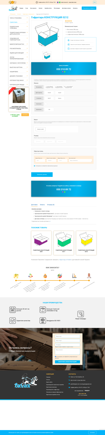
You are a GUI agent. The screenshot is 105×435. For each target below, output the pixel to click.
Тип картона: (39, 87)
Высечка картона (16, 67)
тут (50, 221)
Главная (21, 8)
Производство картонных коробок (55, 384)
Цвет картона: (39, 92)
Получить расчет (42, 174)
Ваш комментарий (72, 158)
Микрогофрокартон (17, 44)
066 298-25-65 (72, 2)
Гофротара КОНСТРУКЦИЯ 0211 (64, 251)
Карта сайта (49, 382)
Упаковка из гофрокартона (15, 39)
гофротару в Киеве (65, 259)
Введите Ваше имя (39, 158)
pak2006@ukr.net (75, 384)
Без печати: (39, 103)
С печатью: (39, 98)
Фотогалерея (57, 8)
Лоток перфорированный (16, 57)
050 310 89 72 (63, 69)
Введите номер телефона (51, 158)
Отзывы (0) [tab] (50, 204)
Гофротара (13, 22)
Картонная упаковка (51, 387)
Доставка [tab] (34, 204)
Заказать (25, 114)
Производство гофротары (52, 389)
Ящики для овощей (17, 53)
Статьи (48, 379)
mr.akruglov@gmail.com (85, 384)
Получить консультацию (67, 362)
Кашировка (14, 71)
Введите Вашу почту (61, 158)
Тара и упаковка (15, 18)
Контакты (75, 8)
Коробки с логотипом (18, 63)
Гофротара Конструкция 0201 (41, 251)
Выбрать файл (40, 129)
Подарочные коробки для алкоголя (18, 33)
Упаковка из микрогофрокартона (54, 392)
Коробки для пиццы (17, 84)
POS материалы (15, 48)
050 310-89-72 (64, 2)
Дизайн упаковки (16, 76)
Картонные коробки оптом (53, 394)
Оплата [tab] (42, 204)
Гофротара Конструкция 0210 (86, 251)
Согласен (92, 432)
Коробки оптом (48, 8)
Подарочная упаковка (14, 27)
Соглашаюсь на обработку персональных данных (66, 357)
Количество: (39, 109)
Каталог (40, 8)
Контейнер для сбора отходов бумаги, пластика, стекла (19, 108)
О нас (26, 8)
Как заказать (33, 8)
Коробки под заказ (17, 80)
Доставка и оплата (66, 8)
